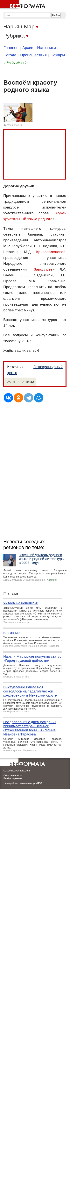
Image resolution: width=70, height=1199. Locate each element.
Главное (11, 48)
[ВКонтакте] (8, 397)
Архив (27, 48)
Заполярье (43, 269)
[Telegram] (28, 397)
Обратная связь (13, 775)
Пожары (58, 55)
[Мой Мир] (38, 397)
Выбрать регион (13, 778)
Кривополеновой (51, 252)
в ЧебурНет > (16, 62)
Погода (10, 55)
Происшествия (33, 55)
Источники (46, 48)
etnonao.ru (16, 125)
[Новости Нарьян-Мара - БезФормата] (23, 5)
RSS (39, 783)
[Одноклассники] (18, 397)
